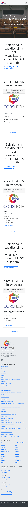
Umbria (16, 458)
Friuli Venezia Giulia (19, 443)
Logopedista (4, 416)
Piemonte (3, 456)
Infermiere (3, 373)
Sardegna (3, 460)
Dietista (3, 409)
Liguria (16, 447)
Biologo (3, 375)
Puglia (2, 458)
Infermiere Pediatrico (6, 383)
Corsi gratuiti (4, 472)
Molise (2, 454)
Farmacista (3, 381)
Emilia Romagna (5, 451)
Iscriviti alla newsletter (6, 494)
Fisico (2, 377)
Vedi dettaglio (8, 126)
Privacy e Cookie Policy (6, 492)
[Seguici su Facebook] (2, 360)
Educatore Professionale (7, 401)
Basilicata (3, 445)
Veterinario (3, 411)
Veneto (16, 462)
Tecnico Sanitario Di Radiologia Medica (10, 379)
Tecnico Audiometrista (6, 432)
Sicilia (2, 462)
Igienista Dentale (5, 397)
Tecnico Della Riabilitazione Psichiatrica (10, 407)
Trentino (17, 456)
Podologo (3, 426)
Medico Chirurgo (5, 366)
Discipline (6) (7, 216)
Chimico (3, 395)
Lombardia (17, 449)
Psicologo (3, 371)
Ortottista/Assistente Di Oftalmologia (10, 436)
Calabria (3, 447)
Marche (17, 451)
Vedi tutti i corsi (14, 132)
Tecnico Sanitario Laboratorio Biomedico (11, 392)
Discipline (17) (7, 315)
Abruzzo (3, 443)
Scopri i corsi (15, 27)
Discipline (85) (7, 116)
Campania (3, 449)
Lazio (16, 445)
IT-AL (2, 504)
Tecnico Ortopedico (5, 420)
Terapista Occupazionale (7, 418)
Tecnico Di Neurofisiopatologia (8, 414)
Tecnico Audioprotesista (7, 434)
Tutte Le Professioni (6, 390)
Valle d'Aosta (18, 460)
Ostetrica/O (4, 399)
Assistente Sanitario (6, 386)
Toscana (17, 454)
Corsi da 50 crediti (5, 470)
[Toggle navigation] (26, 3)
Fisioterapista (4, 369)
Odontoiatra (4, 388)
